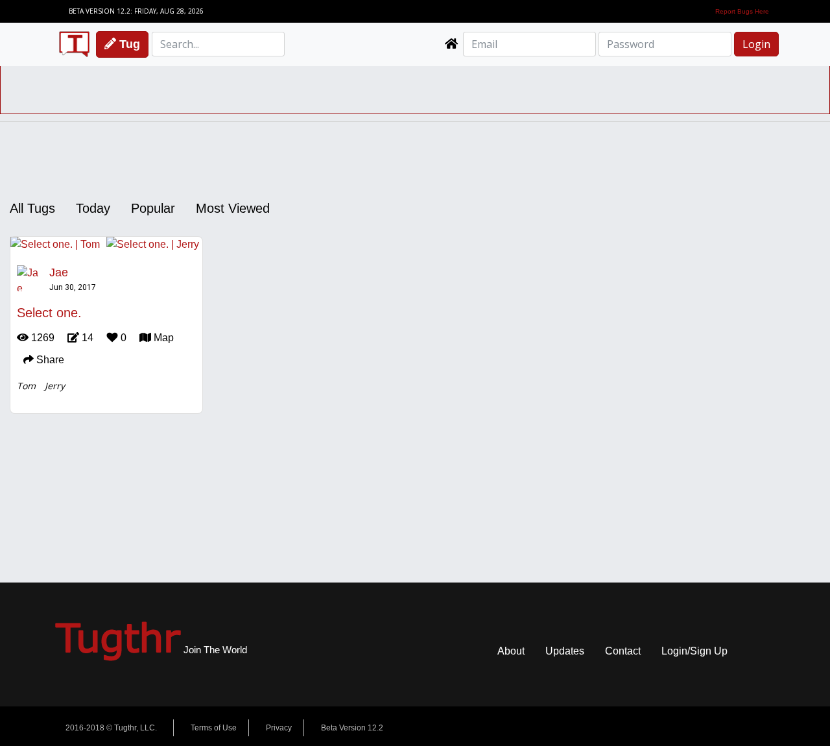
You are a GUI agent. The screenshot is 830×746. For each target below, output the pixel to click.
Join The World (151, 649)
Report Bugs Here (742, 11)
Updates (564, 650)
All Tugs (32, 208)
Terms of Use (214, 727)
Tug (128, 44)
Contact (623, 650)
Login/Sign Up (694, 650)
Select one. (49, 313)
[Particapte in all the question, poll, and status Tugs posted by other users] (451, 44)
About (511, 650)
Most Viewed (233, 208)
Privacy (279, 727)
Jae (58, 272)
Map (162, 337)
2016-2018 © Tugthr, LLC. (111, 727)
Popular (153, 208)
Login (756, 44)
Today (93, 208)
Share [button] (49, 359)
